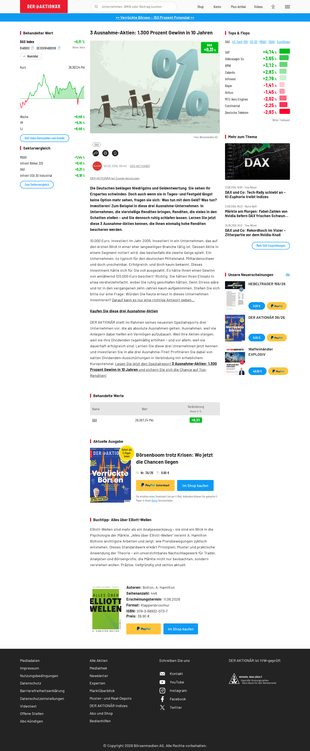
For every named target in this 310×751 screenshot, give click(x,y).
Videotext (28, 706)
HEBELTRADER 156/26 (267, 283)
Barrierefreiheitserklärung (42, 690)
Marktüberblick (102, 690)
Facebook (178, 698)
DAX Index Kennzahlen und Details (45, 138)
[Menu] (286, 6)
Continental (232, 106)
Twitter (176, 707)
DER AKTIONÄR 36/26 (266, 317)
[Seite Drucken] (105, 153)
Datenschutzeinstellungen (42, 698)
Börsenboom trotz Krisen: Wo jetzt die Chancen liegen (174, 458)
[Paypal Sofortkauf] (143, 628)
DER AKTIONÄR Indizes (109, 705)
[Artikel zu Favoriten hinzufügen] (115, 153)
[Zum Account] (217, 6)
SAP (227, 52)
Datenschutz (30, 683)
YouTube (177, 682)
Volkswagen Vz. (234, 59)
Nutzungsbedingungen (39, 675)
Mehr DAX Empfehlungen (270, 245)
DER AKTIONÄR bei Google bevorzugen (114, 178)
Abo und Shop (101, 713)
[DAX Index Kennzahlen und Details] (52, 91)
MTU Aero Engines (236, 99)
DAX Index (27, 42)
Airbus (229, 92)
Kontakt (176, 673)
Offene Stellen (32, 713)
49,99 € (257, 371)
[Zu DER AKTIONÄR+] (238, 6)
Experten (97, 683)
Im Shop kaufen (195, 485)
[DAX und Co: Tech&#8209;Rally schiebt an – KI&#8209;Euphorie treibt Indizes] (257, 161)
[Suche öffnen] (96, 7)
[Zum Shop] (200, 6)
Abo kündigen (31, 721)
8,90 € (256, 337)
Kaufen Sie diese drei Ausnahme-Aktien (124, 311)
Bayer (228, 85)
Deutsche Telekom (236, 112)
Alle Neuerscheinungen (282, 275)
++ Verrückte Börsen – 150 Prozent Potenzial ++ (155, 17)
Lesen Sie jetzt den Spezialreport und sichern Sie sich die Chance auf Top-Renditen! (153, 369)
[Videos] (258, 6)
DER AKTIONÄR (140, 166)
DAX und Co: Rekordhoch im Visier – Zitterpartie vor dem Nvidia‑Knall (255, 232)
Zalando (230, 72)
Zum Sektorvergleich (37, 184)
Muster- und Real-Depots (111, 698)
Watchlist (32, 56)
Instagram (178, 690)
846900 (25, 47)
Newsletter (99, 675)
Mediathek (98, 668)
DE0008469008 (46, 47)
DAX (96, 144)
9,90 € (256, 306)
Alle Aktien (99, 660)
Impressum (29, 668)
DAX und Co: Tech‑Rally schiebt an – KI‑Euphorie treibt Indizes (255, 194)
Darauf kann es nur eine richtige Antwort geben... (153, 299)
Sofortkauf (162, 485)
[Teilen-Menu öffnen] (96, 153)
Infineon (230, 79)
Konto (155, 500)
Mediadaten (30, 660)
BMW (228, 65)
